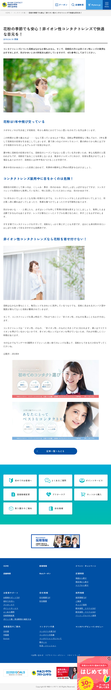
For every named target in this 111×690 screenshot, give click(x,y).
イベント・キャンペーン (86, 566)
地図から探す (81, 578)
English (6, 638)
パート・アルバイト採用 (86, 615)
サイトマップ (74, 655)
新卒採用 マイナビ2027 (86, 612)
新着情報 (43, 566)
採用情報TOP (81, 597)
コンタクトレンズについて (50, 638)
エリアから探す (82, 585)
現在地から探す (82, 581)
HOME (8, 12)
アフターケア (8, 604)
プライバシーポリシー (56, 655)
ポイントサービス (10, 608)
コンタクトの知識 (46, 634)
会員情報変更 (8, 615)
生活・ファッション (47, 645)
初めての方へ (8, 601)
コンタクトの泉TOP (47, 631)
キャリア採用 (81, 604)
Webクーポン (45, 573)
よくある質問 (8, 612)
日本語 (6, 631)
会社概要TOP (44, 597)
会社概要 (43, 601)
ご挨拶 (78, 601)
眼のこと (43, 642)
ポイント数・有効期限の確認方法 (17, 619)
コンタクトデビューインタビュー (89, 626)
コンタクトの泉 (20, 12)
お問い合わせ (37, 655)
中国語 (6, 634)
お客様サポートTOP (11, 597)
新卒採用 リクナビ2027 (86, 608)
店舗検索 (7, 573)
